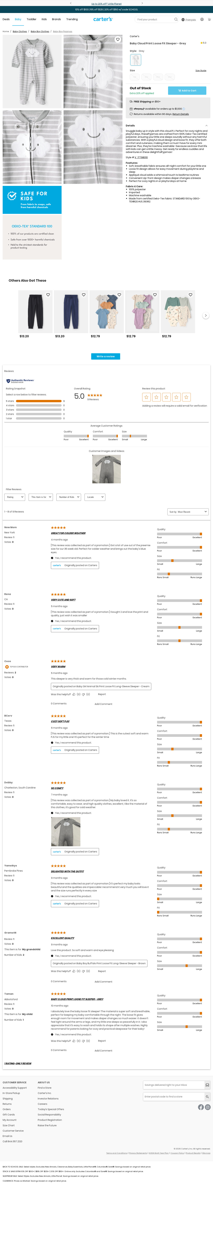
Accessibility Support (15, 1087)
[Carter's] (103, 20)
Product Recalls (193, 1153)
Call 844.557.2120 (12, 1141)
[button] (32, 71)
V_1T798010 (141, 157)
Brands (56, 19)
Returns (7, 1104)
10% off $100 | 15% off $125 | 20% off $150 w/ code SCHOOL (106, 9)
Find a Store (44, 1087)
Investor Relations (48, 1098)
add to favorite (117, 39)
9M (169, 77)
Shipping (8, 1098)
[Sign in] (202, 19)
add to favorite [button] (48, 295)
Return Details (181, 114)
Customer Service (13, 1130)
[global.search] (207, 1097)
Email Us (7, 1136)
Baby (18, 19)
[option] (35, 315)
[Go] (176, 19)
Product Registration (50, 1120)
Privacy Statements (138, 1153)
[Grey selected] (135, 60)
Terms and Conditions (116, 1153)
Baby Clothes (20, 31)
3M (146, 77)
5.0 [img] (204, 42)
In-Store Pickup (11, 1093)
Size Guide (201, 70)
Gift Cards (9, 1114)
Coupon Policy (177, 1153)
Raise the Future (47, 1125)
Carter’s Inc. (45, 1093)
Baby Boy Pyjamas (62, 31)
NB (134, 77)
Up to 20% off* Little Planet (107, 3)
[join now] (207, 1085)
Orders (7, 1109)
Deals (6, 19)
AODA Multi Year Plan (159, 1153)
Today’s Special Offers (51, 1109)
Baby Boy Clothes (40, 31)
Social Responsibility (49, 1114)
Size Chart (9, 1125)
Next (141, 3)
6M (158, 77)
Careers (42, 1104)
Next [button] (206, 315)
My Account (9, 1120)
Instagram (208, 1107)
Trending (72, 19)
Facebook (201, 1107)
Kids (44, 19)
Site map (206, 1153)
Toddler (31, 19)
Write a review (106, 356)
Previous (71, 3)
